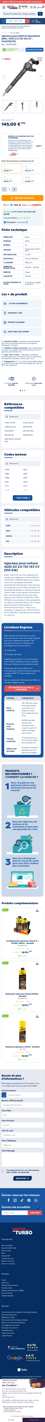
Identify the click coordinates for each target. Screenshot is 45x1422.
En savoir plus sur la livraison (21, 688)
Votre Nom (6, 1111)
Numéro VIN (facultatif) (12, 1101)
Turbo (4, 1280)
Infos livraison (21, 222)
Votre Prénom (8, 1121)
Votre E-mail (7, 1131)
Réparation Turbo (8, 1317)
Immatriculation (9, 1090)
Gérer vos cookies (8, 1264)
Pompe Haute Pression (10, 1285)
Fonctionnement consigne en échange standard (19, 1312)
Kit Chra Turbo (7, 1293)
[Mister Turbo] (12, 9)
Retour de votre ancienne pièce (13, 1323)
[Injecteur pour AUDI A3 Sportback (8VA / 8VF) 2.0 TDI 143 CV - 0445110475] (22, 76)
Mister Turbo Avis (8, 1261)
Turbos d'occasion (8, 1333)
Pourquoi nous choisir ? (10, 1328)
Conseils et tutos (8, 1258)
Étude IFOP (6, 1256)
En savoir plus (12, 150)
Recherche (40, 14)
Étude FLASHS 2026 (9, 1248)
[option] (8, 106)
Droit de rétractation (9, 1315)
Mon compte (6, 1251)
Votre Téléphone (9, 1141)
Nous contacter (7, 1245)
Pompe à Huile (7, 1288)
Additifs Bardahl (7, 1296)
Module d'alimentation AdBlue (13, 1290)
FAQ (3, 1253)
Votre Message (8, 1151)
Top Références (7, 1330)
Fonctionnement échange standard (15, 1320)
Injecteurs (5, 1283)
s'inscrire (34, 1213)
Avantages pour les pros (10, 1325)
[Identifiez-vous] (34, 7)
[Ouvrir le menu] (4, 7)
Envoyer (21, 1178)
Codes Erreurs (7, 1336)
